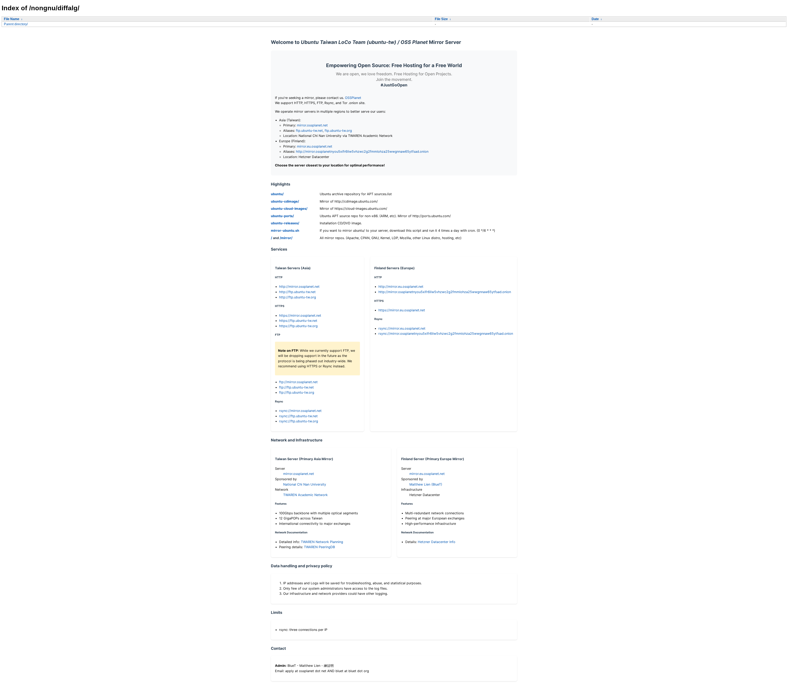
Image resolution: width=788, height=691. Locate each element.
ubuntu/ (277, 194)
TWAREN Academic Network (305, 495)
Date (595, 19)
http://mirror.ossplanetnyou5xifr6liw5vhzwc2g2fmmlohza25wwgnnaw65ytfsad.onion (362, 151)
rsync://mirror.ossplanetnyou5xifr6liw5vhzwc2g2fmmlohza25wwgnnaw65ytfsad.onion (445, 333)
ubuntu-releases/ (285, 223)
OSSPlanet (353, 98)
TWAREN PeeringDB (319, 547)
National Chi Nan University (304, 484)
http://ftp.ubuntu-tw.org (297, 297)
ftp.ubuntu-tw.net (309, 130)
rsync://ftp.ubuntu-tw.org (298, 421)
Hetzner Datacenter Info (436, 542)
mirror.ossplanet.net (312, 125)
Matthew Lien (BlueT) (425, 484)
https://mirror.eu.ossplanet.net (401, 310)
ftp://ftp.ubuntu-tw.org (296, 392)
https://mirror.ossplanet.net (300, 315)
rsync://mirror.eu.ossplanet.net (401, 328)
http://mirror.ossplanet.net (299, 286)
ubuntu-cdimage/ (285, 201)
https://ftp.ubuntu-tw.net (298, 321)
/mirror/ (286, 238)
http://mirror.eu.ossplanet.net (400, 286)
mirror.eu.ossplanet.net (314, 146)
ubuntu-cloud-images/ (289, 208)
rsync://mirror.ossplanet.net (300, 411)
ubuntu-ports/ (282, 216)
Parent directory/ (16, 24)
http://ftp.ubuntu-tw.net (297, 292)
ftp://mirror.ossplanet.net (298, 382)
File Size (441, 19)
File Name (11, 19)
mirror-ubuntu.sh (285, 230)
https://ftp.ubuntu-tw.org (298, 326)
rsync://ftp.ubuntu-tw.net (298, 416)
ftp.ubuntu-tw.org (338, 130)
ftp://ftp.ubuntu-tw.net (296, 387)
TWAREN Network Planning (322, 542)
